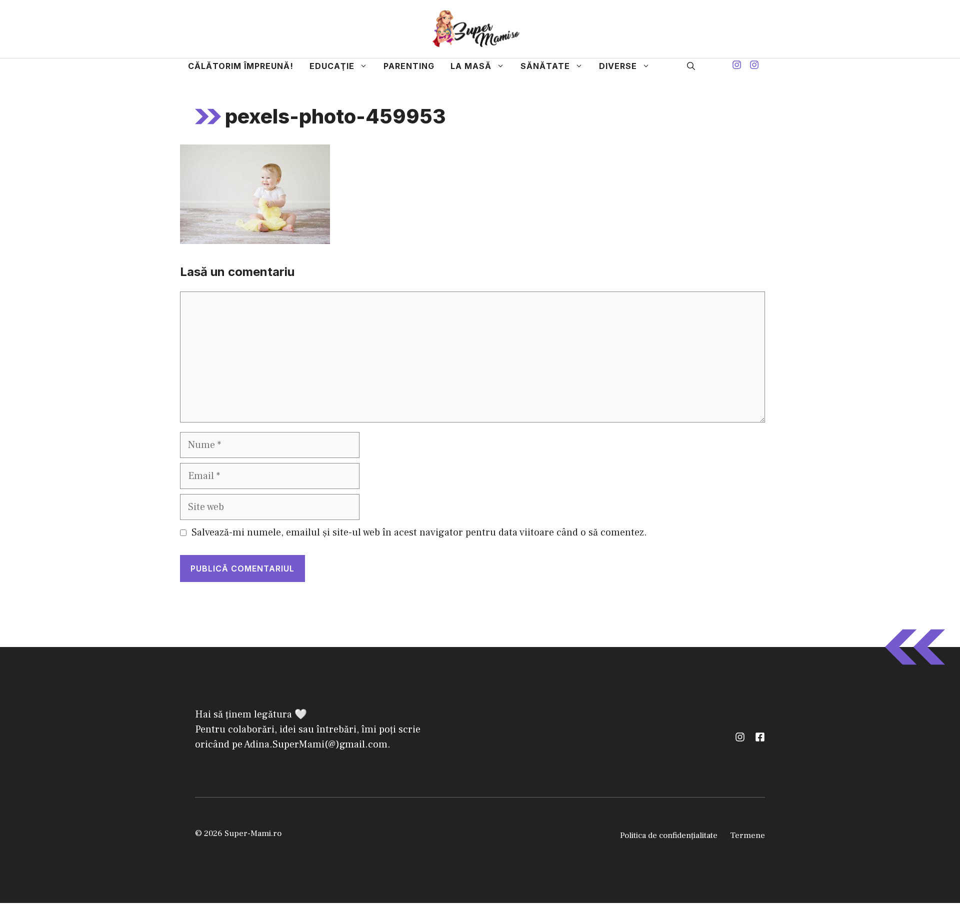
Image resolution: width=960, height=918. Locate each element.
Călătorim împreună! (241, 66)
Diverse (618, 66)
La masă (471, 66)
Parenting (409, 66)
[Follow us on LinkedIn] (760, 737)
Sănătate (545, 66)
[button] (691, 66)
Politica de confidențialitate (669, 835)
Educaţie (332, 66)
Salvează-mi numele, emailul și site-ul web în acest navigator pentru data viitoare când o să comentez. (419, 532)
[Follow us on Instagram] (737, 66)
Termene (747, 835)
